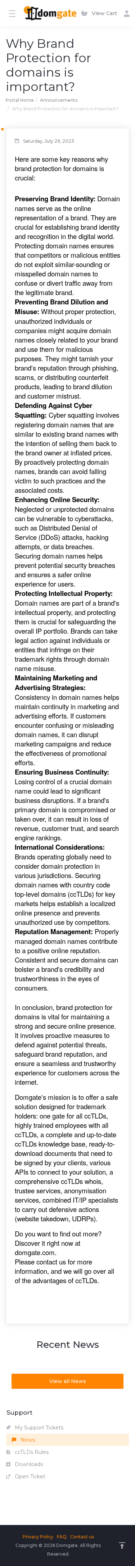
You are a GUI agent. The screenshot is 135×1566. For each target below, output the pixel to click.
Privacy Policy (38, 1536)
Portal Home (20, 100)
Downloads (28, 1464)
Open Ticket (29, 1476)
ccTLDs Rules (31, 1452)
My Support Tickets (38, 1427)
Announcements (58, 100)
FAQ (62, 1536)
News (27, 1440)
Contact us (82, 1536)
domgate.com (35, 1252)
